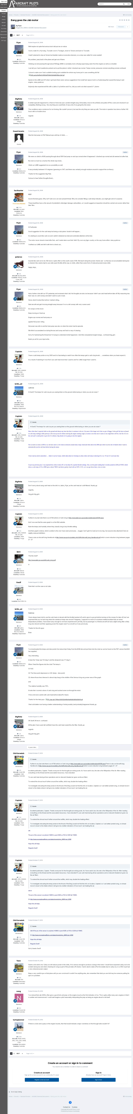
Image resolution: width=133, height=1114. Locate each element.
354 (19, 1008)
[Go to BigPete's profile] (19, 105)
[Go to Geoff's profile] (19, 589)
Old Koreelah (18, 753)
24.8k (20, 1036)
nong (18, 991)
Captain (18, 352)
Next (18, 35)
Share (112, 26)
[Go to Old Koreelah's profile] (19, 760)
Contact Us (66, 1107)
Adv (129, 4)
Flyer (20, 26)
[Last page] (22, 35)
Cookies (74, 1107)
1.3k (19, 115)
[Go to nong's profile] (19, 998)
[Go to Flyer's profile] (13, 27)
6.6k (19, 977)
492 (19, 599)
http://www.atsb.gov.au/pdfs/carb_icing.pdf (42, 560)
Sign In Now (98, 1080)
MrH (18, 552)
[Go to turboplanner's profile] (19, 1026)
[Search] (124, 4)
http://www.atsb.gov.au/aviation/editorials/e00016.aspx (86, 518)
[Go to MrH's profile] (19, 558)
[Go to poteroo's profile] (19, 263)
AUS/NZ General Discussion (37, 28)
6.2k (19, 770)
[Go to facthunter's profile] (19, 197)
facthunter (18, 190)
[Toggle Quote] (31, 422)
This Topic (116, 4)
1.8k (19, 274)
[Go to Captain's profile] (19, 358)
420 (19, 59)
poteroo (18, 257)
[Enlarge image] (46, 75)
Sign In (3, 1)
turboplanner (18, 1020)
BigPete (18, 99)
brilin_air (18, 384)
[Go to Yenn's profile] (19, 967)
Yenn (18, 961)
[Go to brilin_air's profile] (19, 390)
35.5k (20, 207)
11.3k (19, 368)
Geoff (18, 582)
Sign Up (3, 4)
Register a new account (42, 1080)
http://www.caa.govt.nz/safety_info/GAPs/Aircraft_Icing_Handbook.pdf (78, 537)
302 (19, 569)
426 (19, 400)
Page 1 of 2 (29, 35)
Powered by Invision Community (70, 1111)
